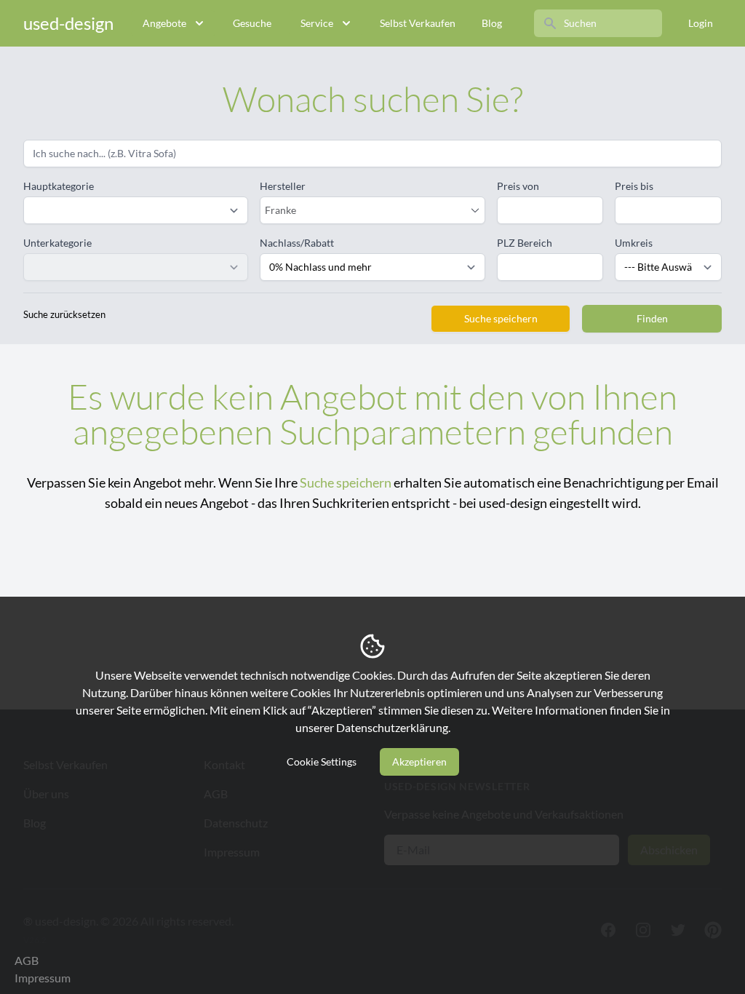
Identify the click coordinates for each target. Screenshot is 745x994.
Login (700, 23)
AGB (27, 960)
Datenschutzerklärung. (393, 727)
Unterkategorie (57, 242)
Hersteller (283, 186)
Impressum (43, 978)
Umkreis (634, 242)
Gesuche (252, 23)
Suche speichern (501, 318)
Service (316, 23)
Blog (492, 23)
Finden (652, 318)
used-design (68, 22)
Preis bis (634, 186)
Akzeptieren (419, 761)
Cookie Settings (321, 761)
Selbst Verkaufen (417, 23)
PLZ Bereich (524, 242)
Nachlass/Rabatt (297, 242)
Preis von (518, 186)
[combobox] (365, 210)
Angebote (164, 23)
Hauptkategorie (58, 186)
